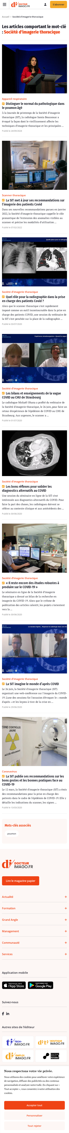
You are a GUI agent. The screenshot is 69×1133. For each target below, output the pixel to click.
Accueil (5, 16)
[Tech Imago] (17, 1042)
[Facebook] (3, 1013)
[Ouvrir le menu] (4, 4)
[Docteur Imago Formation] (51, 1056)
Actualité (7, 897)
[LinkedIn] (7, 1013)
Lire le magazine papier (20, 881)
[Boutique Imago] (51, 1042)
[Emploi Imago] (18, 1056)
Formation (8, 908)
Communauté (10, 943)
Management (10, 931)
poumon (11, 833)
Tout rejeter (34, 1125)
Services (7, 954)
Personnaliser (34, 1115)
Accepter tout (34, 1105)
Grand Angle (10, 920)
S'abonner (58, 4)
